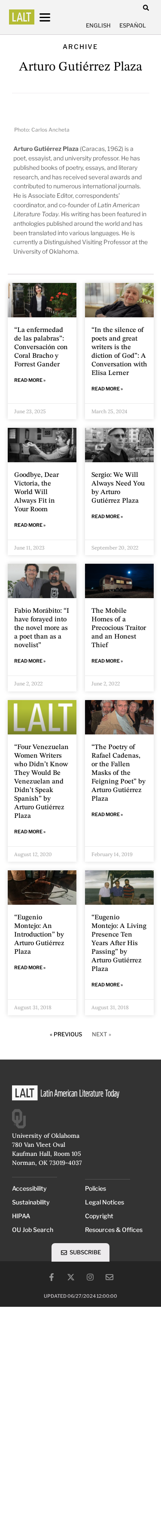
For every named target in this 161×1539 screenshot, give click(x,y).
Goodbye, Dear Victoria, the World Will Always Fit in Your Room (36, 492)
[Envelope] (109, 1277)
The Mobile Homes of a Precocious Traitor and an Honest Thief (118, 628)
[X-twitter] (71, 1277)
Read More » (30, 380)
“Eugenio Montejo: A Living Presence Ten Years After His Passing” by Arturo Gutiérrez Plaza (118, 943)
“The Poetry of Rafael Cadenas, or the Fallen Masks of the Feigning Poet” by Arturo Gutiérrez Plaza (118, 773)
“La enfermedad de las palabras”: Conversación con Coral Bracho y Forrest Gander (41, 347)
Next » (101, 1034)
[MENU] (52, 17)
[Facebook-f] (51, 1277)
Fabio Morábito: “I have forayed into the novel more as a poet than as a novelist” (41, 628)
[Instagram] (90, 1277)
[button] (146, 7)
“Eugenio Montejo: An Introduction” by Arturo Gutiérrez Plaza (39, 934)
